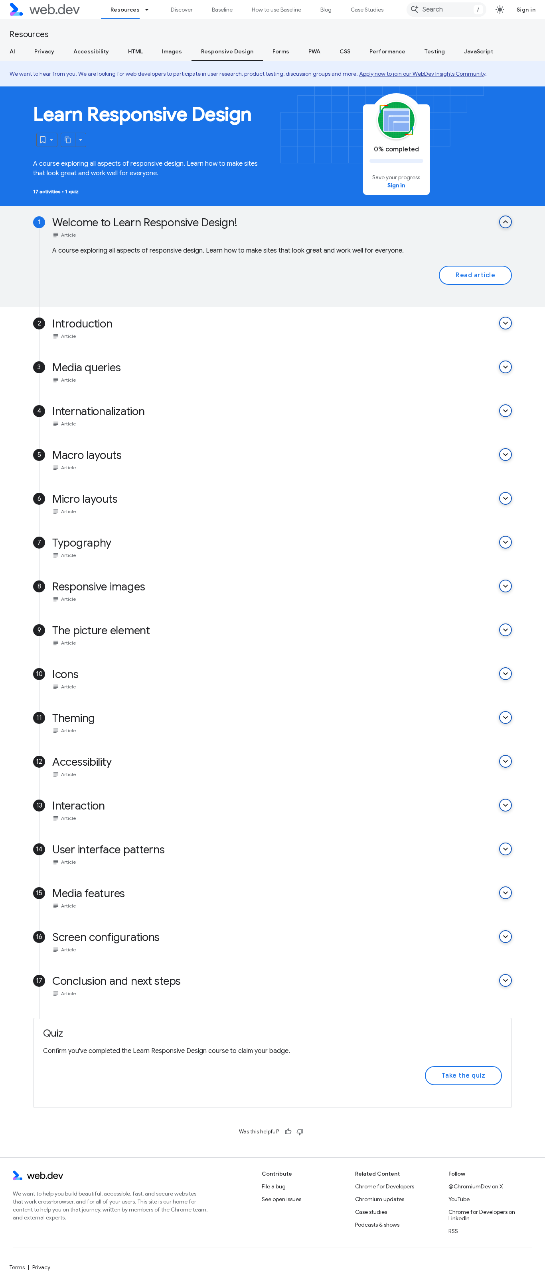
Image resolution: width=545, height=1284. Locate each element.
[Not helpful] (300, 1132)
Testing (435, 51)
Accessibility (91, 51)
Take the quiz (464, 1076)
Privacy (44, 51)
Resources (125, 9)
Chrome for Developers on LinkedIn (481, 1215)
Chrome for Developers (384, 1186)
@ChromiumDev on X (475, 1186)
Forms (280, 51)
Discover (182, 9)
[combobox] (446, 9)
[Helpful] (288, 1132)
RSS (453, 1231)
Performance (387, 51)
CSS (345, 51)
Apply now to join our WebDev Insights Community (422, 73)
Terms (17, 1267)
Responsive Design (227, 51)
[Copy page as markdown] (68, 140)
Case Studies (367, 9)
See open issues (281, 1199)
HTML (135, 51)
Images (172, 51)
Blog (326, 9)
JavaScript (478, 51)
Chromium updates (379, 1199)
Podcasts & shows (377, 1224)
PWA (314, 51)
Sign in (526, 9)
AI (12, 51)
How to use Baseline (276, 9)
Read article (475, 275)
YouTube (459, 1199)
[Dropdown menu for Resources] (150, 9)
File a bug (274, 1186)
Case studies (371, 1211)
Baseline (222, 9)
